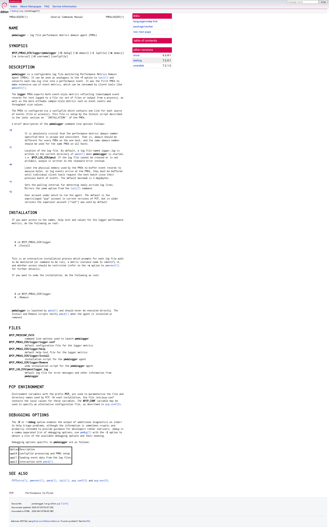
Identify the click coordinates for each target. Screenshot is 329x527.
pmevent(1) (19, 87)
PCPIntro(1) (19, 480)
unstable (138, 65)
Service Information (64, 6)
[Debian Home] (4, 7)
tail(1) (103, 77)
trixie (136, 55)
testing (14, 11)
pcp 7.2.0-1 (62, 503)
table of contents (145, 40)
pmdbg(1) (85, 432)
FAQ (46, 6)
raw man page (142, 31)
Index (13, 6)
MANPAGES (15, 1)
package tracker (143, 26)
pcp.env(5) (101, 480)
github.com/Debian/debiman (46, 521)
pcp (21, 11)
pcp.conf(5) (113, 404)
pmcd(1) (80, 154)
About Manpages (30, 6)
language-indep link (145, 21)
